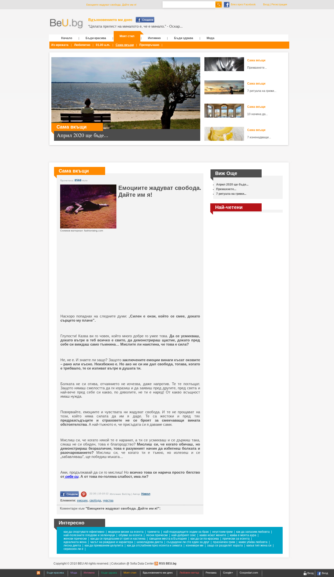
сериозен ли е (73, 549)
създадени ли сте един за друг (188, 542)
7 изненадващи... (259, 137)
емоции (82, 500)
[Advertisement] (119, 278)
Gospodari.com (249, 572)
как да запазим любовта (253, 531)
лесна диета (72, 545)
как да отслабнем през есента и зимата (154, 545)
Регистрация (279, 4)
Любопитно (82, 45)
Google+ (228, 572)
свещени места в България (168, 538)
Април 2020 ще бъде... (232, 184)
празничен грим (224, 542)
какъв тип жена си (258, 545)
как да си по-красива (204, 538)
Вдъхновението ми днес (110, 20)
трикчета (153, 531)
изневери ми (194, 545)
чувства (108, 500)
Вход (266, 4)
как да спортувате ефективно (84, 531)
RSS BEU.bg (167, 563)
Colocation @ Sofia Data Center (132, 563)
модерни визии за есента (126, 531)
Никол (145, 494)
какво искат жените (213, 535)
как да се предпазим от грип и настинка (117, 538)
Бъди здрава (183, 38)
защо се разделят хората (225, 545)
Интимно (154, 38)
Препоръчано (149, 45)
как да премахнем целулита (104, 545)
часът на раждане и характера (111, 542)
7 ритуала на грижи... (261, 91)
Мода (210, 38)
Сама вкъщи (125, 45)
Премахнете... (257, 67)
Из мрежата (59, 45)
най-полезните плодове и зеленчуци (89, 535)
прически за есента (236, 538)
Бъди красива (96, 38)
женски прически (75, 538)
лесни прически (157, 535)
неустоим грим (222, 531)
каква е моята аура (243, 535)
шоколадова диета (150, 542)
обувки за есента (130, 535)
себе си (71, 476)
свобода (95, 500)
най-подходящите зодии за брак (186, 531)
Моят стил (127, 36)
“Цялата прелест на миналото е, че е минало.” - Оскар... (135, 26)
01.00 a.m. (103, 45)
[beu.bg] (66, 24)
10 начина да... (257, 114)
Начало (66, 38)
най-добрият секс (183, 535)
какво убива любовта (253, 542)
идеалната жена (75, 542)
